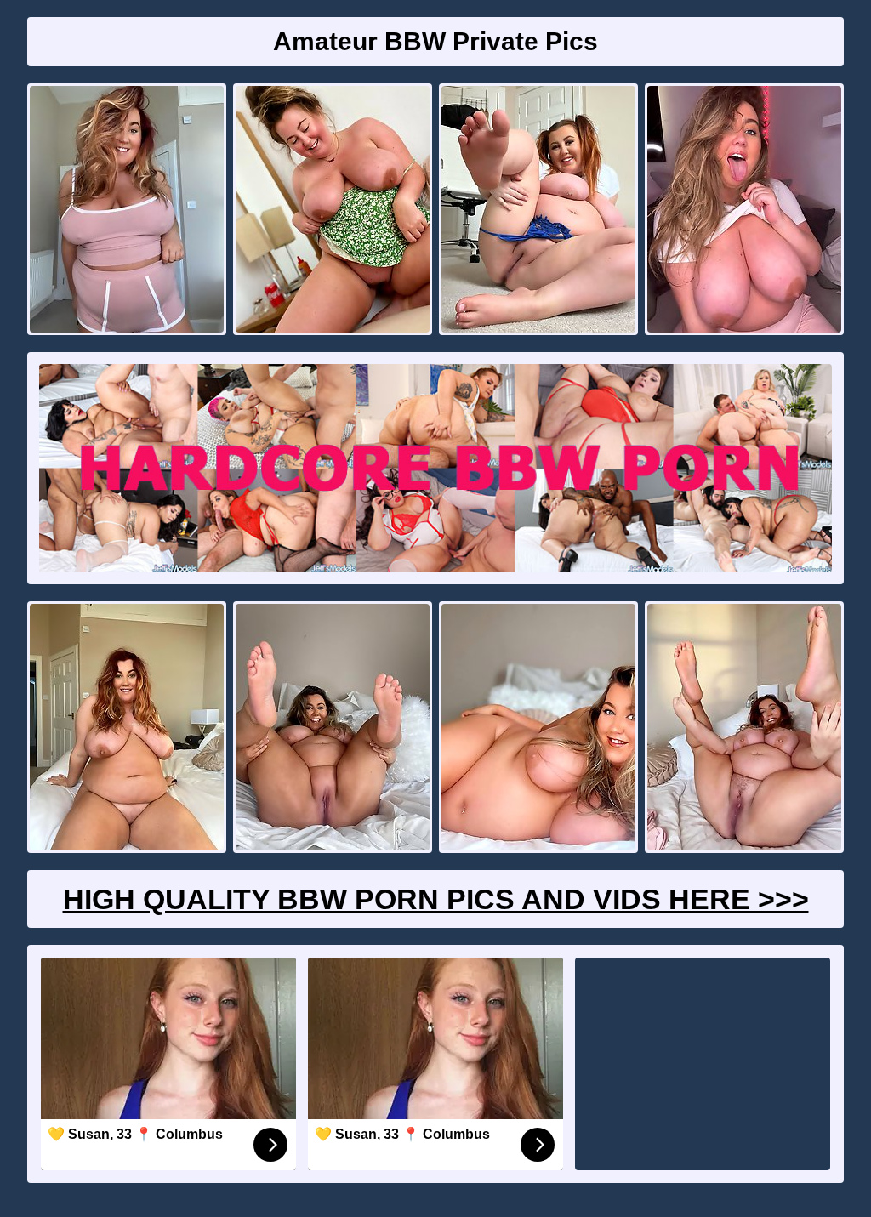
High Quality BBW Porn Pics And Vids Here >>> (436, 899)
